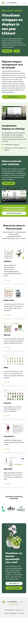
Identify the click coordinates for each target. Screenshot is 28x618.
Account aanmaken (14, 588)
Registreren (7, 51)
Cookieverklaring (9, 610)
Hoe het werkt (13, 97)
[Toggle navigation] (24, 3)
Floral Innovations (14, 604)
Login (16, 51)
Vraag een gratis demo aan (14, 213)
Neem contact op (14, 583)
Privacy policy (19, 610)
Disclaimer (21, 613)
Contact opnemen (8, 183)
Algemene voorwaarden (10, 613)
